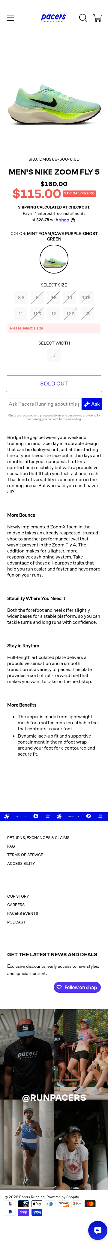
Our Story (18, 896)
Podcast (16, 922)
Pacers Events (22, 913)
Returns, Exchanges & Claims (38, 837)
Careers (16, 904)
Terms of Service (25, 854)
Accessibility (21, 863)
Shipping (27, 207)
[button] (10, 18)
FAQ (11, 846)
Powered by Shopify (62, 1197)
